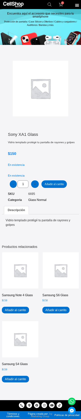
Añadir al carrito (54, 184)
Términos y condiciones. (13, 415)
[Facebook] (37, 405)
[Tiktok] (59, 405)
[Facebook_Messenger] (72, 410)
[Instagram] (44, 405)
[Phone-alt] (21, 405)
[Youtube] (52, 405)
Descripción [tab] (16, 210)
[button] (77, 5)
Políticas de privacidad (66, 415)
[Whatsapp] (72, 401)
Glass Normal (37, 199)
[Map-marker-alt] (29, 405)
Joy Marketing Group (41, 415)
